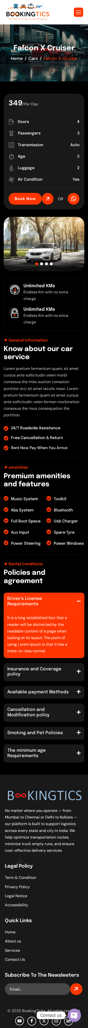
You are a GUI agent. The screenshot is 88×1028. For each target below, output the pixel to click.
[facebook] (31, 1021)
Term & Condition (20, 877)
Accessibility (16, 904)
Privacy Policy (17, 886)
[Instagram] (56, 1021)
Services (12, 950)
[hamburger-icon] (78, 12)
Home (10, 932)
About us (13, 941)
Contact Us (15, 959)
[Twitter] (44, 1021)
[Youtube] (19, 1021)
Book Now (25, 198)
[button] (36, 263)
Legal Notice (16, 895)
